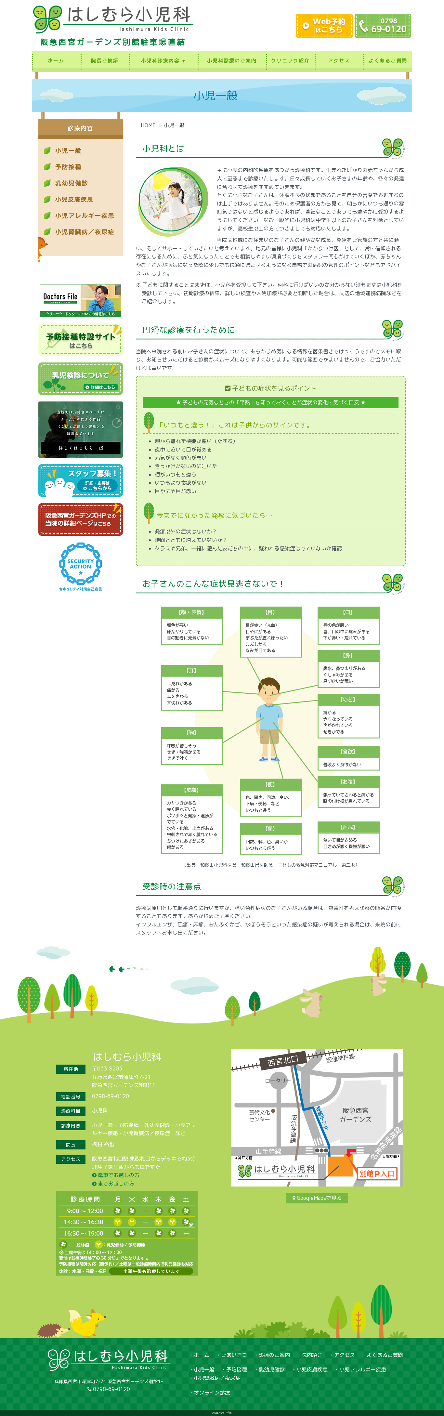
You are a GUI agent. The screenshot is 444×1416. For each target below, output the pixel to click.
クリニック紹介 (290, 60)
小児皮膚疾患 (312, 1369)
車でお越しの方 (115, 1183)
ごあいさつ (234, 1354)
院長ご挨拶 (105, 60)
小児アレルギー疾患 (362, 1369)
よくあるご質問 (388, 60)
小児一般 (204, 1369)
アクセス (339, 60)
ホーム (56, 60)
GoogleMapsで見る (319, 1197)
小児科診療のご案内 (232, 60)
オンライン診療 (212, 1392)
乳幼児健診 (272, 1369)
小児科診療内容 (160, 60)
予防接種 (236, 1369)
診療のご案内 (274, 1354)
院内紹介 (312, 1354)
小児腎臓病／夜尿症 (217, 1378)
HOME (148, 125)
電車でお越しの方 (118, 1175)
